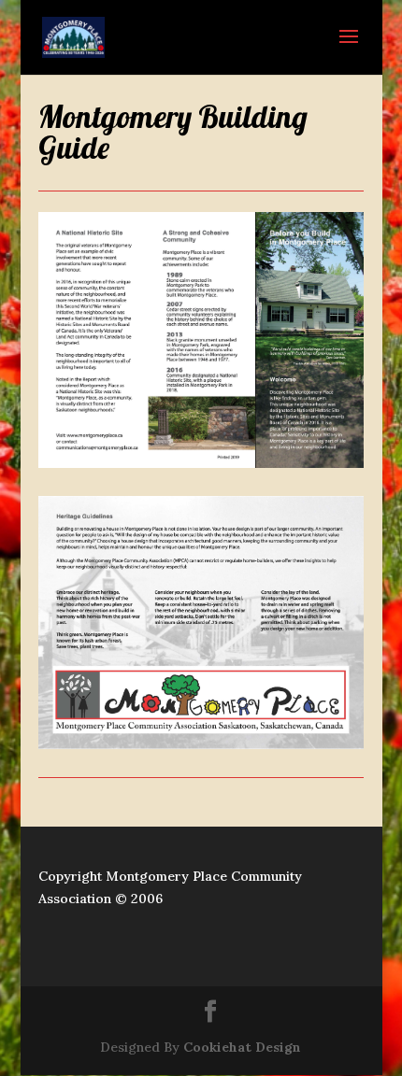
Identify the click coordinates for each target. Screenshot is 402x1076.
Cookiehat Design (242, 1047)
